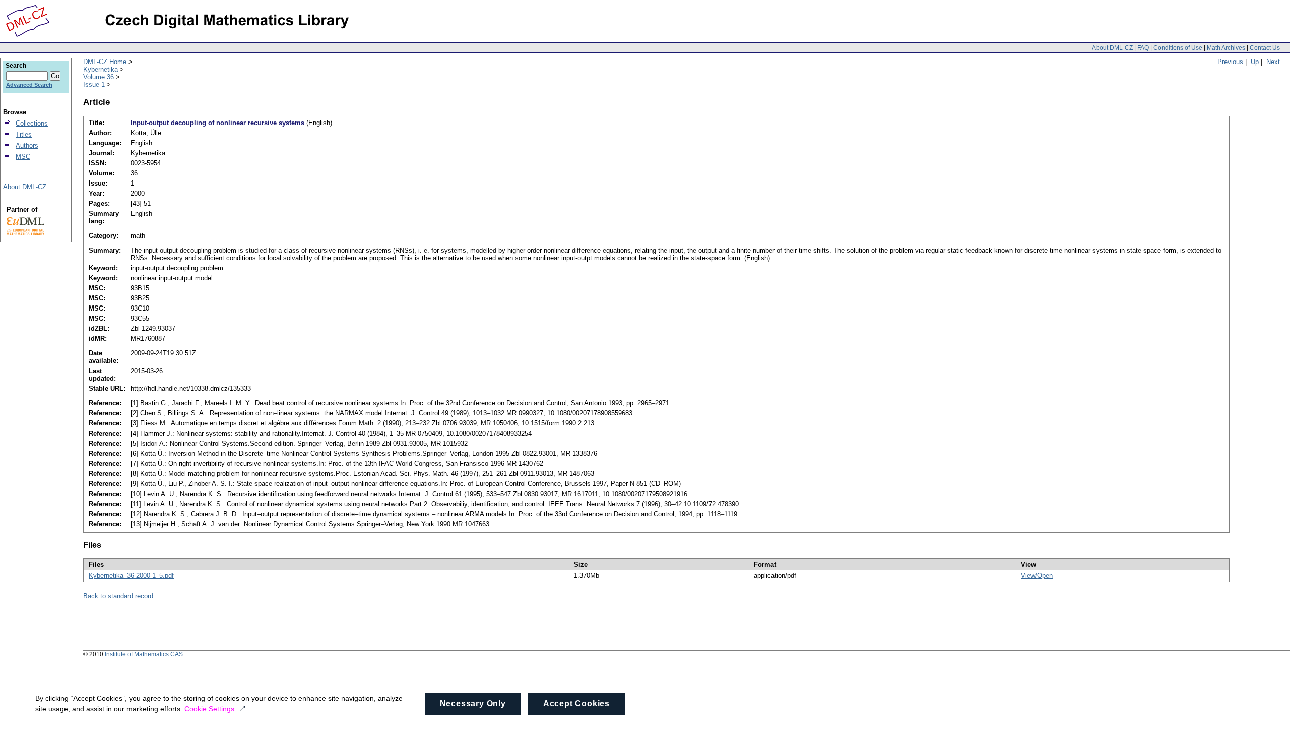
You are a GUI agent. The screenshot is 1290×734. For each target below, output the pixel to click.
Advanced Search (29, 85)
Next (1273, 62)
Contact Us (1265, 47)
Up (1255, 62)
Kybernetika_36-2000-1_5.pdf (131, 575)
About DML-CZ (1112, 47)
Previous (1230, 62)
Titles (24, 134)
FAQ (1143, 47)
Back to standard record (118, 596)
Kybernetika (100, 69)
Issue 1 (94, 84)
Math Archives (1226, 47)
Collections (32, 123)
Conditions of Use (1177, 47)
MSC (23, 156)
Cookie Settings (209, 709)
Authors (27, 145)
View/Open (1037, 575)
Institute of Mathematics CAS (144, 654)
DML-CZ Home (104, 62)
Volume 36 (98, 77)
